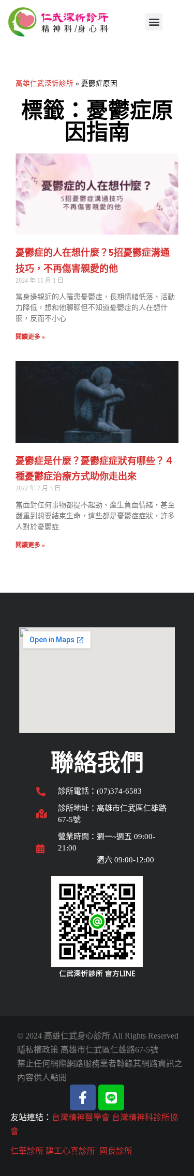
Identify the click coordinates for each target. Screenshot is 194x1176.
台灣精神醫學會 (81, 1117)
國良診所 (115, 1151)
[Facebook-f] (83, 1097)
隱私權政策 (37, 1049)
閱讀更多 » (30, 337)
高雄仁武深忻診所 (44, 83)
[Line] (111, 1097)
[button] (153, 21)
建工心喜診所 (70, 1151)
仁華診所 (26, 1151)
